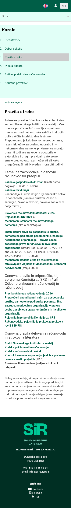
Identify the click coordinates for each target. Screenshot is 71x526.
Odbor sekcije (13, 48)
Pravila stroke (13, 57)
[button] (45, 5)
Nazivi (5, 16)
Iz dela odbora (14, 66)
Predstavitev (12, 40)
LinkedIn (36, 492)
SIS (64, 5)
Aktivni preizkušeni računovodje (25, 74)
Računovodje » (13, 102)
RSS (36, 496)
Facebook (37, 489)
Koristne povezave (16, 83)
